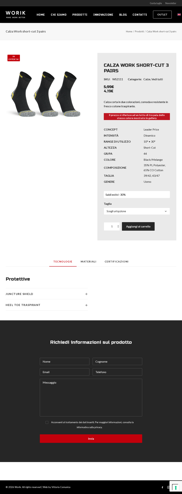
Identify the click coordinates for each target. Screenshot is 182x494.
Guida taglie (156, 3)
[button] (45, 92)
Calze (146, 79)
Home (41, 14)
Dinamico (149, 135)
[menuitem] (40, 15)
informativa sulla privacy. (89, 427)
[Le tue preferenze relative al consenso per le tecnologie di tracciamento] (175, 487)
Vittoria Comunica (61, 487)
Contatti (140, 14)
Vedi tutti (157, 79)
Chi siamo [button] (58, 14)
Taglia (108, 203)
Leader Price (151, 129)
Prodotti (79, 14)
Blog (123, 14)
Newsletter (170, 3)
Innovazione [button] (103, 14)
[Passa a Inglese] (178, 14)
